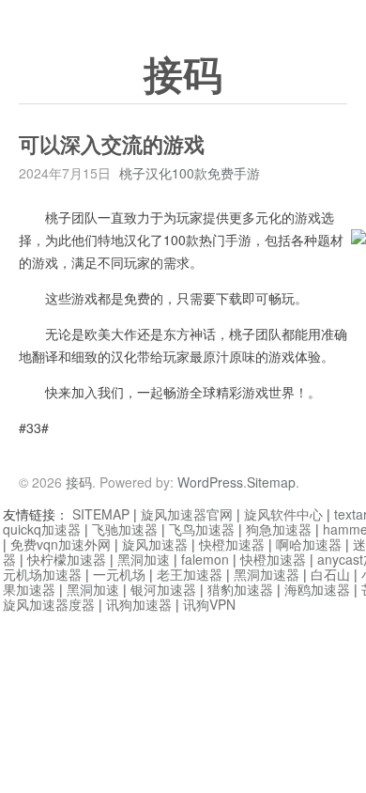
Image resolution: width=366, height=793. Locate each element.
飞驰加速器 (125, 529)
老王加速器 (189, 574)
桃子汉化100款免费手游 (189, 172)
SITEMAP (101, 514)
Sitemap (271, 482)
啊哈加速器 (309, 544)
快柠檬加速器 (66, 559)
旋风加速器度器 (49, 604)
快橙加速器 (232, 544)
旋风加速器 (155, 544)
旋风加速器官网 (187, 514)
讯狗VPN (209, 604)
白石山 (330, 574)
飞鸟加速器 (202, 529)
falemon (205, 559)
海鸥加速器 (317, 589)
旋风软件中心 (283, 514)
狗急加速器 (279, 529)
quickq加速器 (42, 529)
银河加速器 (163, 589)
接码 (183, 76)
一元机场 (119, 574)
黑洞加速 (143, 559)
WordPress (210, 482)
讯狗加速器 (139, 604)
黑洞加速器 (266, 574)
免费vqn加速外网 (60, 544)
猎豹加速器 (240, 589)
